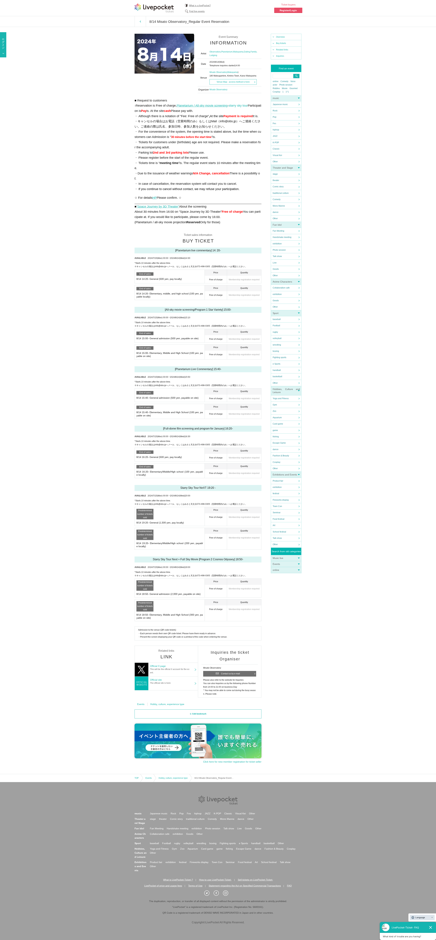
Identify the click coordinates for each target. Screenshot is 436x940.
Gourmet (294, 88)
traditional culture (281, 193)
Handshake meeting (282, 237)
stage (275, 174)
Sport (275, 313)
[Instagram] (227, 893)
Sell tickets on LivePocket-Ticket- (255, 879)
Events (276, 564)
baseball (277, 319)
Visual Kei (277, 155)
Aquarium (277, 417)
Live (275, 263)
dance (275, 212)
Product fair (278, 481)
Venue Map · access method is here (233, 82)
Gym (275, 405)
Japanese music (280, 104)
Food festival (278, 519)
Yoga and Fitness (281, 398)
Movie (284, 88)
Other (275, 161)
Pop (274, 117)
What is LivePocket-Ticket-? (178, 879)
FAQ (289, 885)
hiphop (276, 130)
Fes (274, 123)
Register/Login (288, 10)
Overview (280, 37)
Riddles (276, 88)
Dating (247, 52)
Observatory (215, 52)
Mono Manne (279, 206)
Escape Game (279, 443)
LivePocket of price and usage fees (163, 885)
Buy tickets (281, 43)
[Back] (140, 21)
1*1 (287, 92)
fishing (276, 436)
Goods (276, 269)
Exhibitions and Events (285, 474)
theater (276, 180)
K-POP (276, 142)
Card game (278, 424)
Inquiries (280, 56)
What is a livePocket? (200, 5)
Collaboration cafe (281, 288)
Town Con (277, 506)
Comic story (278, 186)
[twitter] (208, 893)
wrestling (277, 345)
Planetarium (226, 52)
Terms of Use (195, 885)
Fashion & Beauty (281, 456)
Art (274, 525)
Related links (282, 50)
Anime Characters (282, 281)
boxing (276, 351)
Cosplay (276, 92)
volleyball (277, 338)
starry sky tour (238, 105)
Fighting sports (279, 357)
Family (254, 52)
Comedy (284, 81)
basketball (277, 376)
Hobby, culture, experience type (167, 704)
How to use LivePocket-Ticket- (215, 879)
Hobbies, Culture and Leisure (141, 852)
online (275, 81)
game (275, 430)
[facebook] (218, 893)
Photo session (285, 85)
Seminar (277, 512)
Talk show (277, 256)
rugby (275, 332)
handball (277, 370)
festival (276, 493)
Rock (275, 110)
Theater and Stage (283, 167)
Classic (276, 149)
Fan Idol (277, 224)
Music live (278, 558)
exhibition (277, 243)
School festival (279, 532)
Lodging (213, 55)
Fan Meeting (278, 231)
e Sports (276, 364)
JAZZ (275, 136)
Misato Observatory (218, 72)
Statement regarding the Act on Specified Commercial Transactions (245, 885)
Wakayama (238, 52)
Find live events (197, 11)
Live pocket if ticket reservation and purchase (154, 8)
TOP (137, 778)
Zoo (274, 411)
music (276, 98)
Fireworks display (281, 500)
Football (276, 325)
